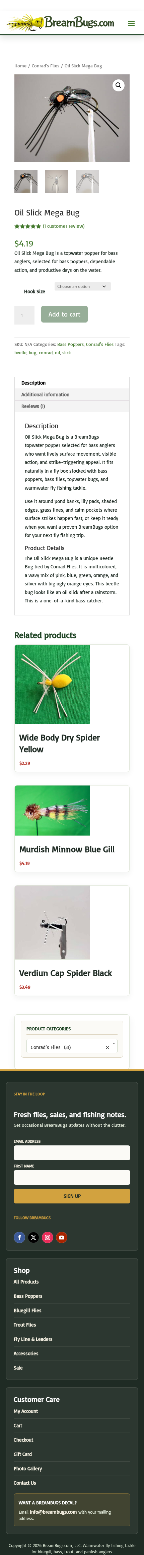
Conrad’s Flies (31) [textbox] (70, 1047)
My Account (26, 1411)
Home (20, 65)
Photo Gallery (28, 1468)
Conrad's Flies (45, 65)
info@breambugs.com (53, 1512)
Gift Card (23, 1454)
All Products (26, 1281)
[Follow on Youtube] (61, 1237)
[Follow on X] (33, 1237)
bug (33, 352)
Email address (27, 1141)
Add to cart (64, 314)
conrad (46, 352)
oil (57, 352)
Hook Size (34, 291)
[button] (119, 85)
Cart (18, 1425)
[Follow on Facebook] (19, 1237)
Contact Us (25, 1483)
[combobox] (72, 1046)
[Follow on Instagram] (47, 1237)
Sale (18, 1368)
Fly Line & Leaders (33, 1339)
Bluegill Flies (28, 1310)
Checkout (23, 1440)
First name (24, 1165)
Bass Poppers (70, 344)
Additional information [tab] (45, 394)
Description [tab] (33, 383)
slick (66, 352)
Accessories (26, 1353)
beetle (20, 352)
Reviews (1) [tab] (33, 406)
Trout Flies (25, 1325)
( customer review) (63, 226)
